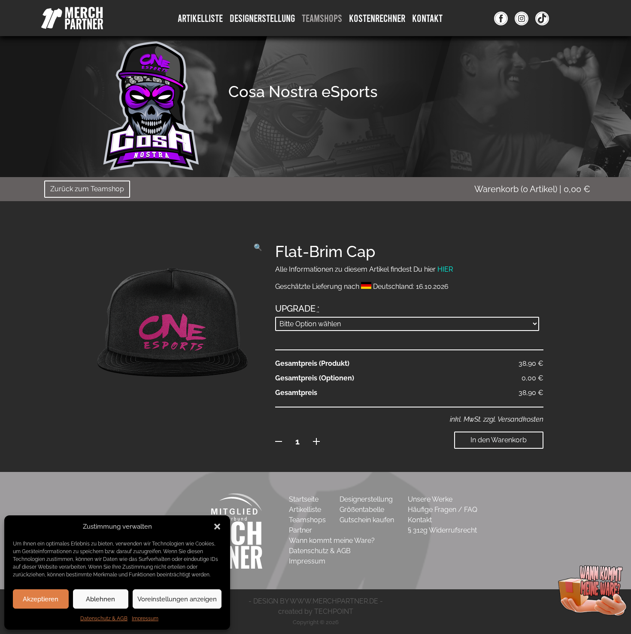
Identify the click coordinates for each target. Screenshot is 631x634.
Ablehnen (100, 599)
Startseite (304, 499)
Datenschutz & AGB (103, 619)
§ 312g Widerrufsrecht (442, 530)
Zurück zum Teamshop (87, 189)
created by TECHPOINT (315, 611)
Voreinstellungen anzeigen (177, 599)
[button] (217, 526)
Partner (300, 530)
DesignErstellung (262, 18)
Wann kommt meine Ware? (332, 540)
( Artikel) (532, 189)
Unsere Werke (430, 499)
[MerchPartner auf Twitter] (542, 18)
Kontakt (427, 18)
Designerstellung (366, 499)
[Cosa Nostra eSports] (151, 105)
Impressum (145, 619)
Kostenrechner (377, 18)
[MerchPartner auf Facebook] (501, 18)
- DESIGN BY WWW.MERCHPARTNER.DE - (316, 601)
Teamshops (322, 18)
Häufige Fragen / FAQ (442, 509)
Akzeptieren (40, 599)
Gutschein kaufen (367, 520)
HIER (445, 269)
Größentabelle (362, 509)
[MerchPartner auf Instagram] (521, 18)
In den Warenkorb (498, 440)
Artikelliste (200, 18)
